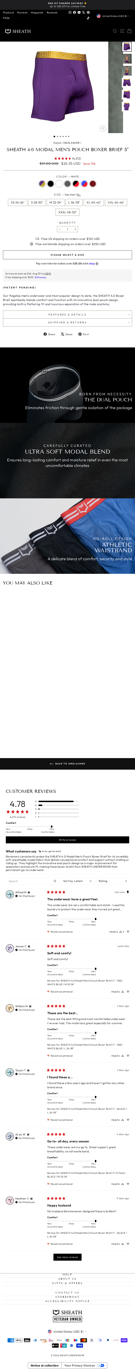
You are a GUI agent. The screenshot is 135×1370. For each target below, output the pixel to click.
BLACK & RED (75, 183)
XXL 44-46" (116, 202)
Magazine (37, 12)
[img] (50, 851)
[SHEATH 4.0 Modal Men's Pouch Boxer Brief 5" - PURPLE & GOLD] (59, 730)
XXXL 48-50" (67, 212)
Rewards (52, 12)
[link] (67, 158)
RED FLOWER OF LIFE (92, 183)
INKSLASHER (71, 142)
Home (57, 142)
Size (65, 194)
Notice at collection (45, 1365)
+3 (76, 730)
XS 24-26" (17, 202)
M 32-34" (56, 202)
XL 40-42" (93, 202)
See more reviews (67, 1257)
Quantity (67, 222)
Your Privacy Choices (79, 1365)
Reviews (22, 12)
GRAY (67, 183)
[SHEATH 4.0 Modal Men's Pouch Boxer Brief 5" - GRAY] (71, 730)
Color (67, 176)
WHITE (59, 183)
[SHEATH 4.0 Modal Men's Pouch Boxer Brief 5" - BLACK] (63, 730)
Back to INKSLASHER (70, 763)
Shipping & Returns (67, 322)
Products (8, 12)
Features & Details (67, 314)
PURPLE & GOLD (42, 183)
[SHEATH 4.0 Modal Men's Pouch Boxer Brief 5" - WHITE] (67, 730)
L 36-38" (74, 202)
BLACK (50, 183)
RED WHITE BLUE (84, 183)
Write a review (67, 839)
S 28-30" (37, 202)
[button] (54, 136)
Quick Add (67, 713)
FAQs (6, 18)
